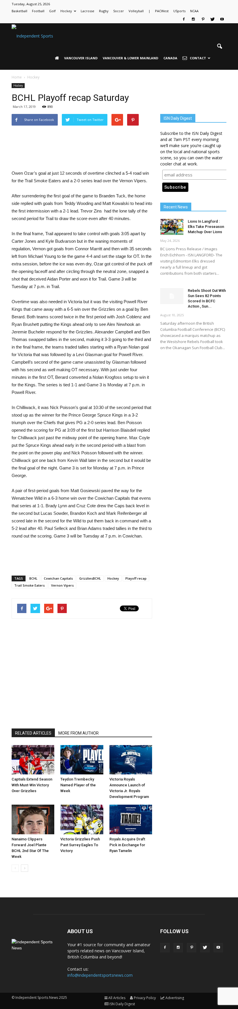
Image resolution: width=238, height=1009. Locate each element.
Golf (52, 11)
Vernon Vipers (62, 585)
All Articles (116, 997)
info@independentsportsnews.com (100, 975)
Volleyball (136, 11)
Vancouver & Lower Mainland (130, 58)
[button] (219, 46)
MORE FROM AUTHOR (78, 733)
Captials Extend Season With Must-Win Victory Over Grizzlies (32, 785)
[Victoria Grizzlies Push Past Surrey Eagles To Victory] (81, 819)
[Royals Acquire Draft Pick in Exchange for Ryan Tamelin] (130, 819)
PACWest (162, 11)
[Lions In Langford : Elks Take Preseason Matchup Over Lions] (171, 227)
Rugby (104, 11)
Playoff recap (136, 578)
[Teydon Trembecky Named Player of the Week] (81, 759)
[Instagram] (193, 19)
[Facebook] (183, 19)
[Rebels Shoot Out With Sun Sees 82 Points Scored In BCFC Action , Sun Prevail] (171, 296)
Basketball (19, 11)
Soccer (118, 11)
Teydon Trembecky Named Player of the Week (78, 785)
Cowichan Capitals (58, 578)
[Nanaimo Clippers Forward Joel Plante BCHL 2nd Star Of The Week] (33, 819)
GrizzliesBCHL (90, 578)
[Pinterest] (203, 19)
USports (179, 11)
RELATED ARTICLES (33, 733)
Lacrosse (87, 11)
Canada (170, 58)
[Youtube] (222, 19)
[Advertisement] (82, 154)
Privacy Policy (145, 997)
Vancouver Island (81, 58)
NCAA (194, 11)
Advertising (174, 997)
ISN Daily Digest (122, 1003)
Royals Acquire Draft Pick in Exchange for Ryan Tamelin (127, 845)
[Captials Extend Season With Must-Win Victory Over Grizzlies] (33, 759)
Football (38, 11)
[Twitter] (212, 19)
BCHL (33, 578)
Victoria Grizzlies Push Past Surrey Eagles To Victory (80, 845)
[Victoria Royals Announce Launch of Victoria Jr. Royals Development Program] (130, 759)
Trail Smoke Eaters (29, 585)
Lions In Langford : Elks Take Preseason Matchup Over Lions (206, 226)
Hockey (66, 11)
